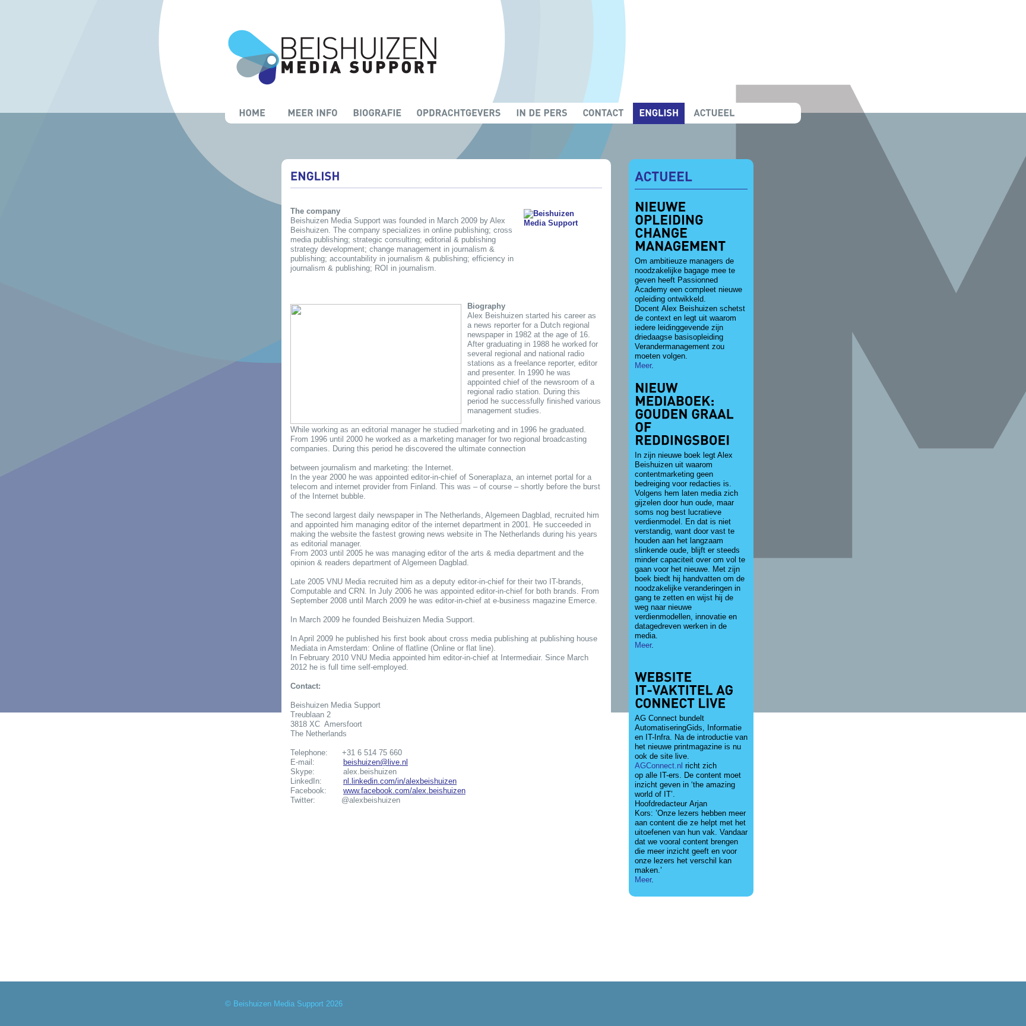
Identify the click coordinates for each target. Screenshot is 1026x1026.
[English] (315, 175)
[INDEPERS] (542, 113)
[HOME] (251, 113)
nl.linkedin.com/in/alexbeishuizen (400, 781)
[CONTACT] (603, 113)
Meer (643, 365)
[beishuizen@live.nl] (690, 937)
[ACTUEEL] (714, 113)
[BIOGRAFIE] (377, 113)
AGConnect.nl (659, 765)
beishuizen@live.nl (375, 762)
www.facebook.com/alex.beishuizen (404, 790)
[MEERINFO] (312, 113)
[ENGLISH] (659, 113)
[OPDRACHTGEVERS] (458, 113)
